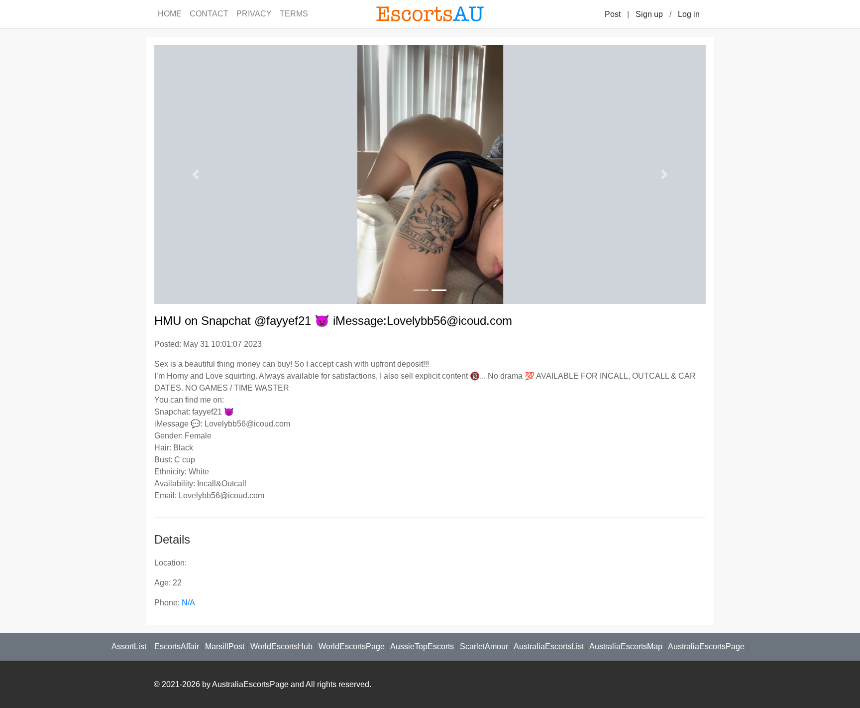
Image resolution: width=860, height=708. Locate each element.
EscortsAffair (175, 646)
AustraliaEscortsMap (625, 646)
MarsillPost (224, 646)
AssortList (128, 646)
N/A (188, 602)
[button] (195, 174)
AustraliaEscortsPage (706, 646)
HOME (170, 13)
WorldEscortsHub (281, 646)
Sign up (649, 14)
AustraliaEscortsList (549, 646)
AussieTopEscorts (422, 646)
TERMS (294, 13)
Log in (689, 14)
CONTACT (209, 13)
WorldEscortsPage (352, 646)
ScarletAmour (484, 646)
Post (613, 14)
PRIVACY (254, 13)
